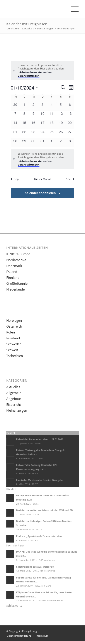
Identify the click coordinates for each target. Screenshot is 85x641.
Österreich (14, 326)
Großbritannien (17, 283)
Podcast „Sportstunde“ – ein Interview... (40, 536)
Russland (13, 338)
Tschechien (14, 355)
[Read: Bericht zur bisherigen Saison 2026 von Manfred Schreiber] (10, 524)
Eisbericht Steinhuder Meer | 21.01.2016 (39, 439)
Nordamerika (16, 260)
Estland (11, 271)
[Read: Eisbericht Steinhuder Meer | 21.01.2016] (10, 442)
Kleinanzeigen (16, 410)
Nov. (68, 179)
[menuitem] (73, 9)
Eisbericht (13, 404)
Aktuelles (13, 387)
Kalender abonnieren (40, 193)
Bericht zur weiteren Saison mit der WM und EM (44, 510)
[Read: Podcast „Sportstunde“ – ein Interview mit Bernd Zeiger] (10, 539)
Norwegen (14, 320)
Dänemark (14, 266)
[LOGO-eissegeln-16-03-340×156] (35, 9)
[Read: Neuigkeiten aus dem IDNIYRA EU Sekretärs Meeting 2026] (10, 498)
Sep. (16, 179)
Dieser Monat (42, 179)
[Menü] (73, 9)
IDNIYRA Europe (18, 254)
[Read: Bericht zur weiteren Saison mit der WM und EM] (10, 513)
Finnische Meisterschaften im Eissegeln (39, 480)
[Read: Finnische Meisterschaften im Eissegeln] (10, 482)
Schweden (14, 344)
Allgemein (13, 393)
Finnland (12, 277)
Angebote (13, 398)
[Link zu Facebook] (75, 631)
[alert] (43, 70)
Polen (10, 332)
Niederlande (15, 289)
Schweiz (12, 350)
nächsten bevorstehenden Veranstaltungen (35, 74)
